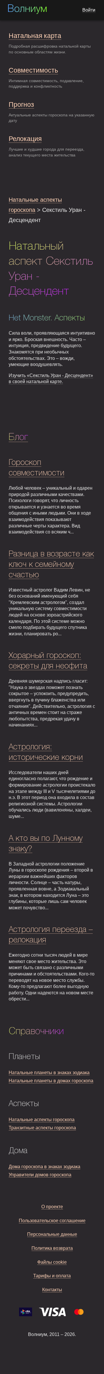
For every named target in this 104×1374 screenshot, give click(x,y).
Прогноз (21, 104)
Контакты (52, 1289)
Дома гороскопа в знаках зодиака (44, 1166)
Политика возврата (52, 1248)
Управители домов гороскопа (40, 1174)
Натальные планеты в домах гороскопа (51, 1080)
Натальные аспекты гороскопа (42, 1119)
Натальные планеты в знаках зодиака (49, 1072)
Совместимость (33, 70)
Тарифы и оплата (52, 1275)
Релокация (25, 139)
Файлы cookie (52, 1262)
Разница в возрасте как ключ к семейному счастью (51, 565)
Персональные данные (52, 1234)
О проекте (52, 1206)
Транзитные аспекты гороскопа (42, 1127)
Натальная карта (35, 35)
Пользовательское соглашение (52, 1220)
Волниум (27, 9)
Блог (18, 437)
